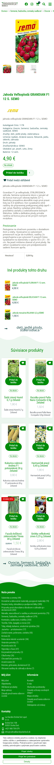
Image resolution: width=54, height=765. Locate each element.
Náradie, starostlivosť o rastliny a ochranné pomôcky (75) (25, 613)
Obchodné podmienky (36, 687)
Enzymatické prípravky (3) (12, 652)
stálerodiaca (33, 134)
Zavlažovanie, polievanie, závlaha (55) (17, 632)
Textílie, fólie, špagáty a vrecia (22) (15, 623)
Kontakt (30, 680)
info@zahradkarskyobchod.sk (17, 732)
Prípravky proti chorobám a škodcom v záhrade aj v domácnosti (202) (22, 608)
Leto (24, 148)
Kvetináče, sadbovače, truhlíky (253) (16, 620)
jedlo (45, 137)
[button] (50, 4)
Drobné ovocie (26, 137)
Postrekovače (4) (8, 645)
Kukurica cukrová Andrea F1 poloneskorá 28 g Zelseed (13, 467)
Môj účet (5, 680)
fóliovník (38, 137)
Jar (13, 148)
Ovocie (16, 128)
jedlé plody (21, 134)
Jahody (12, 142)
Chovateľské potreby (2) (11, 658)
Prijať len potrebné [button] (27, 756)
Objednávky (6, 683)
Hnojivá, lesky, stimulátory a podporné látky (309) (21, 604)
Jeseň (18, 148)
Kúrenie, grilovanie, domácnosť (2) (15, 665)
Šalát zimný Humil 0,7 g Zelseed (13, 398)
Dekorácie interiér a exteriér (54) (15, 639)
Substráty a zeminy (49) (11, 597)
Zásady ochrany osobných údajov (38, 691)
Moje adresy (6, 690)
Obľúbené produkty (9, 687)
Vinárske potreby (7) (9, 642)
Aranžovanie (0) (8, 662)
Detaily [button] (27, 761)
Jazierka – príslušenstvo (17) (13, 629)
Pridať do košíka (15, 172)
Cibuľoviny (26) (7, 655)
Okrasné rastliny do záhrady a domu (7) (17, 668)
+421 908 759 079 (12, 728)
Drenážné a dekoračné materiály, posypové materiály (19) (25, 601)
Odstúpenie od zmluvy (36, 705)
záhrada (15, 139)
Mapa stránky (32, 696)
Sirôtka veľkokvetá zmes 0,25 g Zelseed (40, 535)
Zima (30, 148)
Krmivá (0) (5, 636)
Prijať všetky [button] (27, 751)
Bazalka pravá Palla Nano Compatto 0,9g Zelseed (40, 400)
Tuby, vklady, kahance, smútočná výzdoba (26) (20, 626)
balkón (15, 137)
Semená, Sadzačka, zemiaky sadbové (25, 129)
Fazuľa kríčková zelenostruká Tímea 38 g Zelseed (13, 536)
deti (12, 134)
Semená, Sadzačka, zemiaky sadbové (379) (19, 616)
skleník (6, 139)
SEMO (15, 130)
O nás (29, 683)
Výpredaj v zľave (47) (10, 649)
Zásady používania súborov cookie (12, 694)
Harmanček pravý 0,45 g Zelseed (40, 464)
